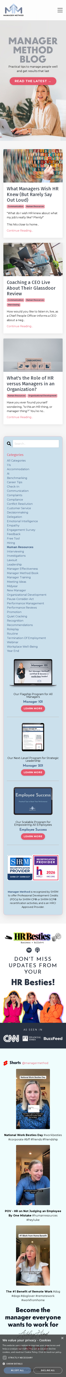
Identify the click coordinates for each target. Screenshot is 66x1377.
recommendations (20, 625)
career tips (14, 482)
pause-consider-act (20, 599)
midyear (12, 586)
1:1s (9, 465)
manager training (19, 577)
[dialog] (33, 1356)
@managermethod (35, 1063)
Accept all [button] (17, 1370)
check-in (13, 486)
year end (13, 651)
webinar (12, 642)
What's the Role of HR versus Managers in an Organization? (31, 383)
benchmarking (17, 478)
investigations (16, 555)
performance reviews (22, 607)
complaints (14, 495)
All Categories (16, 460)
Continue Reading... (20, 230)
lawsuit (12, 560)
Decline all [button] (48, 1370)
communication (15, 206)
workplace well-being (22, 646)
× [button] (62, 1338)
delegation (14, 516)
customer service (19, 508)
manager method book (22, 573)
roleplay (13, 629)
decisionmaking (17, 512)
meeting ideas (16, 581)
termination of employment (26, 638)
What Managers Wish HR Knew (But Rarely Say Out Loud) (33, 194)
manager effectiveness (22, 568)
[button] (33, 1364)
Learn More (33, 708)
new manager (16, 590)
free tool (13, 538)
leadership (14, 564)
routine (12, 633)
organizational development (42, 396)
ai (8, 473)
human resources (35, 206)
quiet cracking (17, 616)
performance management (25, 603)
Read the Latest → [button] (33, 81)
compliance (15, 499)
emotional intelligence (22, 521)
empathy (13, 525)
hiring (11, 543)
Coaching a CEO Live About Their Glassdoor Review (31, 288)
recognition (15, 620)
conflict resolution (20, 503)
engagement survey (21, 530)
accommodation (18, 469)
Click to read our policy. (50, 1352)
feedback (13, 534)
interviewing (13, 305)
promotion (14, 612)
